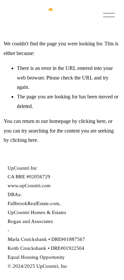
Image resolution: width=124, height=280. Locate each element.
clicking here (92, 121)
